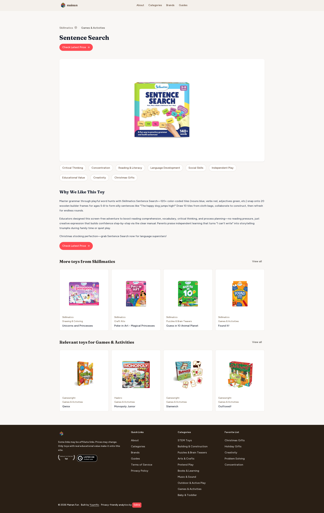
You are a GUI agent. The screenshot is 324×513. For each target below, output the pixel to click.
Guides (183, 5)
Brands (170, 5)
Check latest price (74, 47)
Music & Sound (187, 476)
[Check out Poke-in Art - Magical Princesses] (136, 299)
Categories (155, 5)
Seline (137, 504)
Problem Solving (235, 458)
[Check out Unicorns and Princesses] (84, 299)
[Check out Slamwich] (188, 380)
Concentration (100, 167)
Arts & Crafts (186, 458)
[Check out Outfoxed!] (239, 380)
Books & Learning (188, 470)
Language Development (165, 167)
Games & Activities (93, 27)
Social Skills (195, 167)
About (140, 5)
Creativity (99, 177)
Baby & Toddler (187, 495)
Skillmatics (66, 27)
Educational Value (73, 177)
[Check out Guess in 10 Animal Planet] (188, 299)
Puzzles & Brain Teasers (192, 452)
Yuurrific (94, 504)
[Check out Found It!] (239, 299)
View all (257, 261)
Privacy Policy (139, 470)
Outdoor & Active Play (192, 482)
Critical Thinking (72, 167)
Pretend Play (186, 464)
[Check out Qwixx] (84, 380)
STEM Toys (185, 440)
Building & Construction (193, 446)
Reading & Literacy (130, 167)
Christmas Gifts (124, 177)
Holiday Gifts (233, 446)
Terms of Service (141, 464)
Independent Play (223, 167)
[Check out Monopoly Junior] (136, 380)
